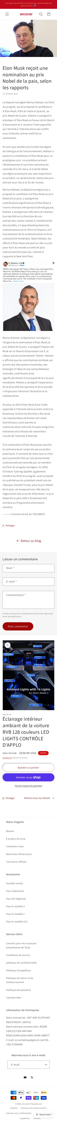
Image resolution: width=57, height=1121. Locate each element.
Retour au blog (31, 541)
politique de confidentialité (21, 962)
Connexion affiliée (16, 861)
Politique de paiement (18, 990)
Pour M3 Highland (16, 898)
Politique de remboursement (34, 1108)
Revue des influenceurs (19, 854)
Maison (10, 831)
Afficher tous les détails (37, 798)
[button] (7, 14)
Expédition (7, 757)
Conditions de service (18, 955)
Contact (36, 1118)
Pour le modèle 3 (15, 906)
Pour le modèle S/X (16, 921)
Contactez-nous (15, 846)
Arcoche (26, 1104)
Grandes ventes (14, 883)
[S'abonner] (45, 1065)
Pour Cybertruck (15, 891)
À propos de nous (16, 838)
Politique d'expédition (18, 970)
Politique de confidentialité (18, 1113)
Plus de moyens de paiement (28, 785)
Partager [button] (10, 525)
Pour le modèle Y (15, 914)
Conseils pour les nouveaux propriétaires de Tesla (21, 945)
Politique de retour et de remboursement (19, 980)
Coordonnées (13, 997)
